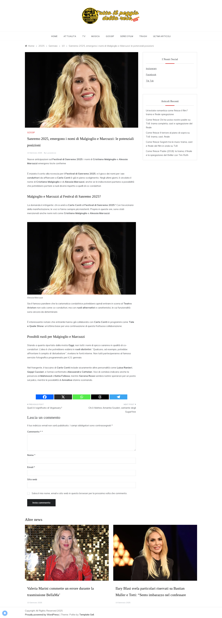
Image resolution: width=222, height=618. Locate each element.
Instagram (151, 68)
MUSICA (95, 36)
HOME (54, 36)
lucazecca (51, 153)
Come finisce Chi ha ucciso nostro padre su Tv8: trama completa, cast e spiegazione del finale (169, 123)
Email (31, 467)
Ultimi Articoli (162, 36)
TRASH (143, 36)
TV (83, 36)
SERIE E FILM (126, 36)
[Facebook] (45, 396)
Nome (31, 455)
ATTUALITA (70, 36)
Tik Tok (150, 80)
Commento (34, 431)
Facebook (151, 74)
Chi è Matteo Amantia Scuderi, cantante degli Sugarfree (112, 409)
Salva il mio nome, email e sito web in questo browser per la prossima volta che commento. (79, 493)
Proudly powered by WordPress (42, 614)
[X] (63, 396)
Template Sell (86, 614)
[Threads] (100, 396)
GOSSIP (110, 36)
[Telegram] (118, 396)
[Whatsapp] (81, 396)
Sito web (32, 479)
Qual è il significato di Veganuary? (44, 407)
